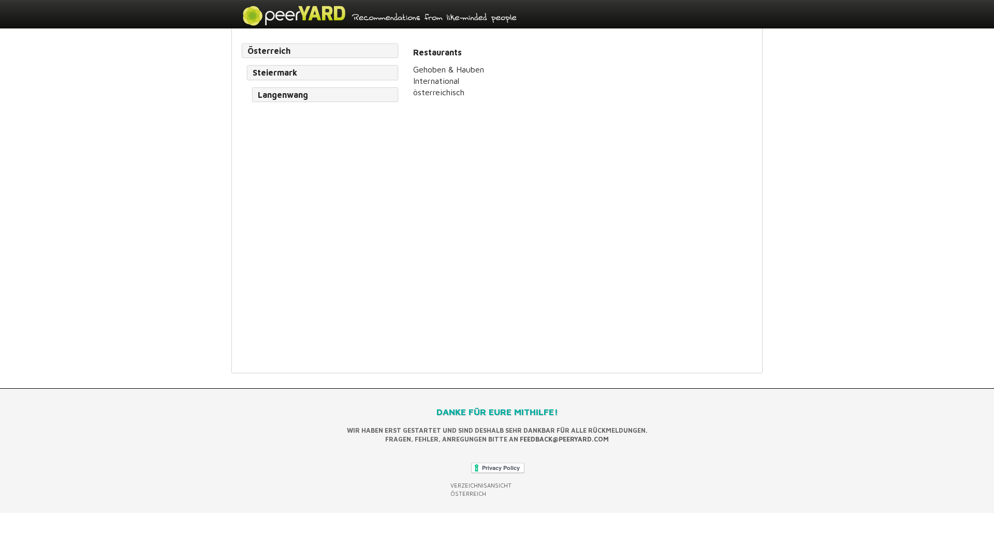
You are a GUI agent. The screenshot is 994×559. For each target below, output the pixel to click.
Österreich (268, 50)
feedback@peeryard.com (564, 439)
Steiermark (275, 72)
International (436, 80)
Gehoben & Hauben (448, 69)
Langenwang (283, 94)
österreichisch (438, 92)
